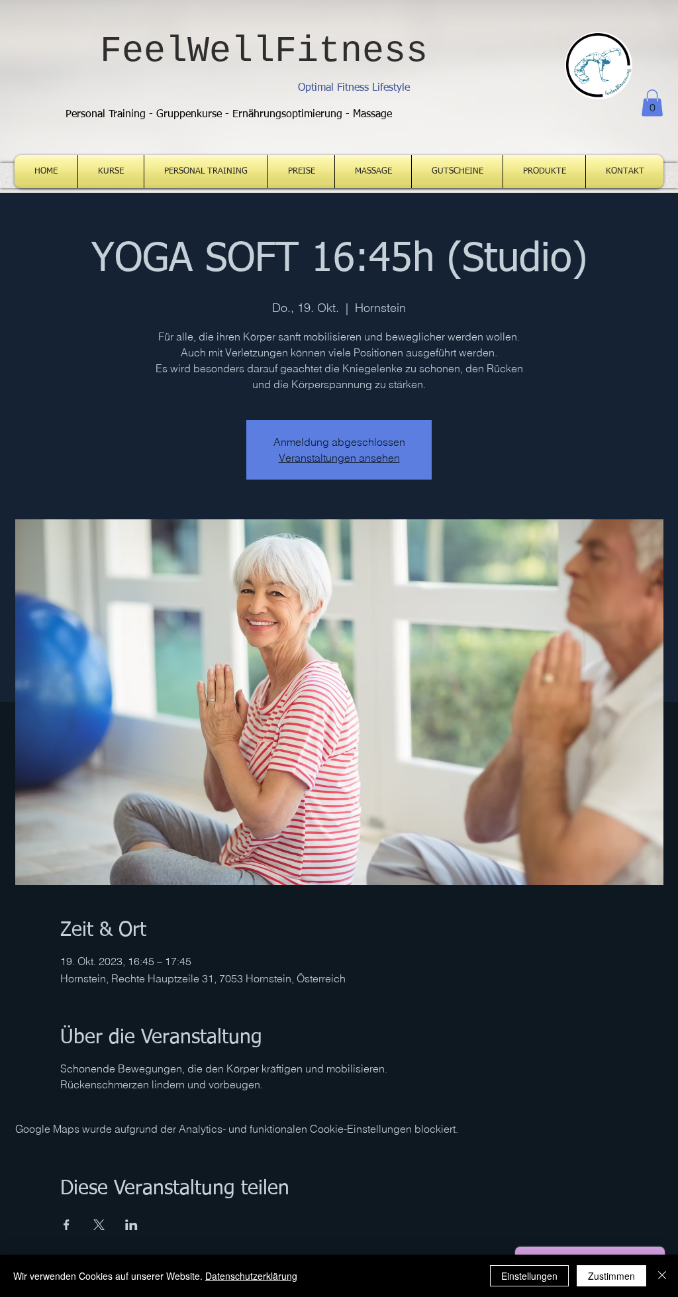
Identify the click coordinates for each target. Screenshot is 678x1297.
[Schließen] (662, 1275)
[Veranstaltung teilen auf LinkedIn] (131, 1224)
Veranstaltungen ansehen (339, 457)
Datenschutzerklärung (251, 1275)
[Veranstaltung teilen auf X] (99, 1224)
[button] (652, 103)
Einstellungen (529, 1275)
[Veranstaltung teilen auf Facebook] (66, 1224)
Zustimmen (611, 1275)
